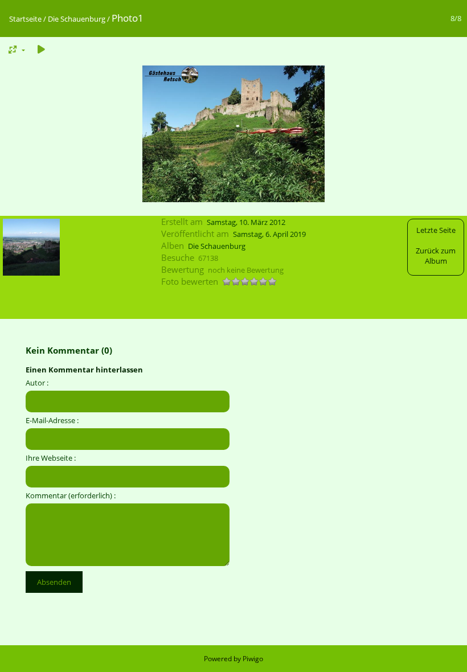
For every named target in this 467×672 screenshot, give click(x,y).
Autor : (37, 383)
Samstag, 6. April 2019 (269, 234)
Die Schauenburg (76, 19)
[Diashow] (41, 49)
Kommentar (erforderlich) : (71, 495)
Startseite (25, 19)
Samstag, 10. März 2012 (246, 222)
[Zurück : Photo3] (31, 248)
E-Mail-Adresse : (52, 420)
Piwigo (253, 658)
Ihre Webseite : (51, 458)
